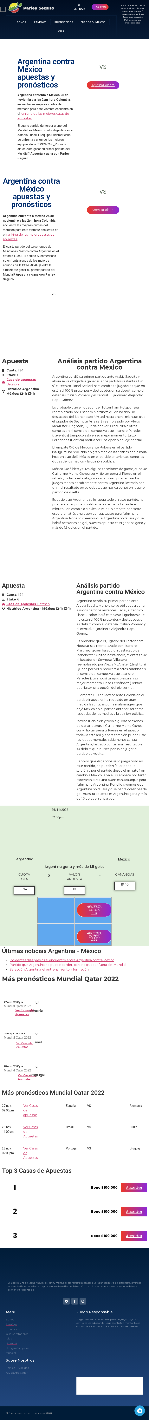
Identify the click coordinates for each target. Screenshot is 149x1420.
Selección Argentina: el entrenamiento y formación (49, 969)
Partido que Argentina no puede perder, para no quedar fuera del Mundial (68, 965)
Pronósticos (64, 22)
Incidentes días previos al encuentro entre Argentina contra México (62, 960)
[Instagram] (83, 1301)
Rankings (40, 22)
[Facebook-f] (74, 1301)
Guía (61, 31)
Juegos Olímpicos (93, 22)
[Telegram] (139, 1410)
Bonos (21, 22)
